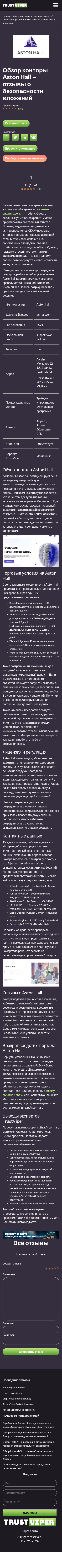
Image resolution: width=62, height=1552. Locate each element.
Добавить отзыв (12, 1263)
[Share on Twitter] (16, 137)
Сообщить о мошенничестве (24, 158)
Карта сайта (30, 1531)
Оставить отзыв (16, 123)
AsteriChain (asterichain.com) (18, 1404)
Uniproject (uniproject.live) (17, 1398)
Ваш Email (8, 1334)
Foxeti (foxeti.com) (13, 1392)
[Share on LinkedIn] (25, 137)
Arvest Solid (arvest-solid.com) (19, 1409)
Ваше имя (8, 1323)
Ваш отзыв (9, 1274)
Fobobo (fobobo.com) (14, 1387)
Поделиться (9, 131)
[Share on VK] (34, 137)
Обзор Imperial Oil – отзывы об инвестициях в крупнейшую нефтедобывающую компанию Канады (28, 1455)
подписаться (30, 1512)
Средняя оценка (11, 105)
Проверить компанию (20, 148)
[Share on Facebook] (7, 137)
